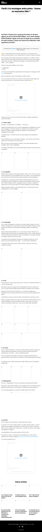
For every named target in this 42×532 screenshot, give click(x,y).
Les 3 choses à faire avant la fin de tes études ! (6, 496)
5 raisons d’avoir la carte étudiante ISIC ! (21, 495)
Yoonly (13, 48)
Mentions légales (15, 524)
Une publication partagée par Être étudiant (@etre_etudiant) (21, 113)
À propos (10, 524)
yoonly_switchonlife (23, 436)
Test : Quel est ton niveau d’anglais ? (34, 495)
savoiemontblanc (33, 436)
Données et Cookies (23, 524)
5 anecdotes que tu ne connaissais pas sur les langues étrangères (34, 512)
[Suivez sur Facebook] (19, 526)
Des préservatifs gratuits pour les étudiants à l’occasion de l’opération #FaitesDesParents (6, 513)
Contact (32, 524)
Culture (22, 13)
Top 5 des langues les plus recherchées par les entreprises (21, 511)
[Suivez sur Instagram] (22, 526)
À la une (24, 13)
